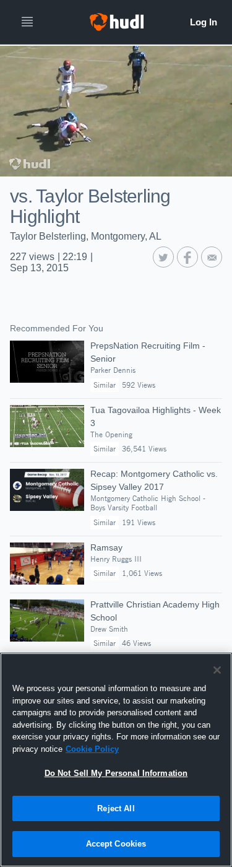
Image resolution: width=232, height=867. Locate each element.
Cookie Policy (92, 749)
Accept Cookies (116, 843)
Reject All (115, 808)
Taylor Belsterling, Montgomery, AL (85, 236)
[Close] (217, 670)
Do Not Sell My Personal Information (116, 773)
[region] (116, 760)
